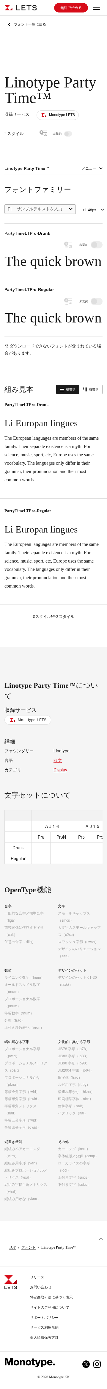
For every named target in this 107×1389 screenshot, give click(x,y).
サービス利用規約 (44, 1327)
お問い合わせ (40, 1287)
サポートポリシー (44, 1318)
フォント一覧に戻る (30, 24)
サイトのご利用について (49, 1307)
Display (60, 770)
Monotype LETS (32, 720)
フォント (28, 1247)
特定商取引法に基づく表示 (51, 1297)
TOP (12, 1247)
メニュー (89, 168)
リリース (37, 1277)
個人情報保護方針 (44, 1337)
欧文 (58, 760)
